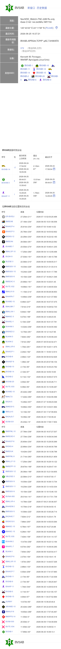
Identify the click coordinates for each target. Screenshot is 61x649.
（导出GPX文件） (28, 50)
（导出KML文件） (34, 48)
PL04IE (49, 27)
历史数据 (42, 8)
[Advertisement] (30, 116)
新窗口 (31, 8)
